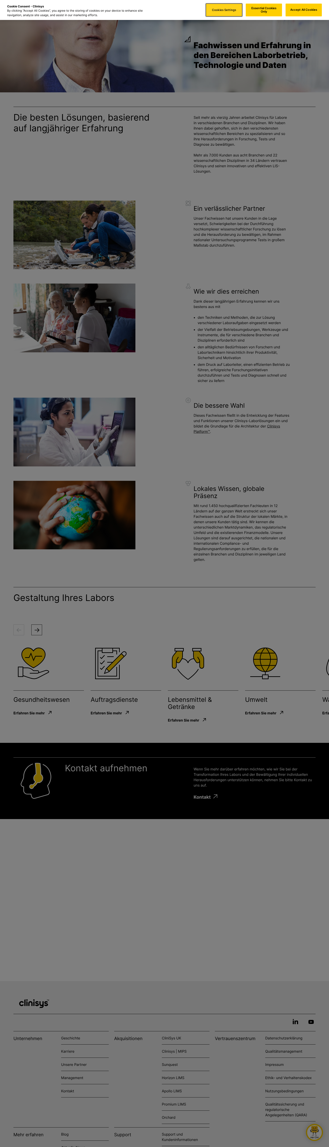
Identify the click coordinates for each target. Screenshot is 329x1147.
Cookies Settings (224, 10)
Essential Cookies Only (263, 9)
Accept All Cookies (303, 10)
